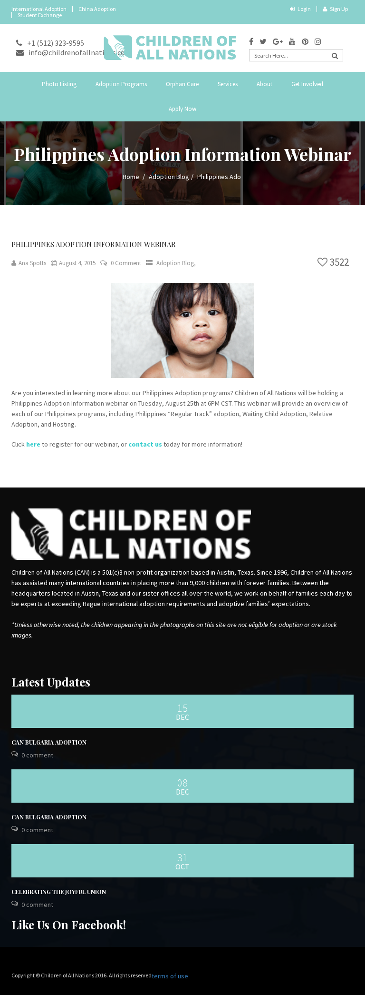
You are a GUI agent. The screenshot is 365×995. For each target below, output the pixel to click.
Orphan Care (182, 84)
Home (131, 176)
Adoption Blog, (176, 263)
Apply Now (182, 109)
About (264, 84)
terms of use (170, 976)
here (33, 444)
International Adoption (39, 8)
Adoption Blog (169, 176)
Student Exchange (40, 15)
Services (228, 84)
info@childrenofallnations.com (80, 52)
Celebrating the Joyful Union (58, 892)
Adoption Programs (121, 84)
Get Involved (307, 84)
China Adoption (97, 8)
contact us (145, 444)
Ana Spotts (32, 263)
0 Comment (126, 263)
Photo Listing (59, 84)
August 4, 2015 (77, 263)
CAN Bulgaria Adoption (48, 742)
